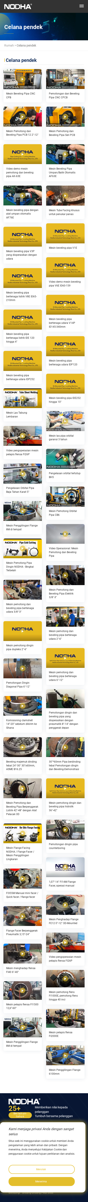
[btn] (81, 6)
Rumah (9, 45)
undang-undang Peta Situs (37, 1192)
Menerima (41, 1181)
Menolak (41, 1169)
